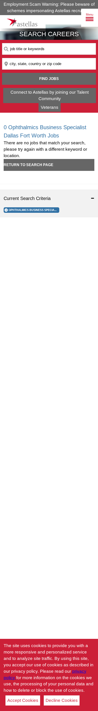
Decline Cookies (62, 700)
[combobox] (49, 49)
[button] (49, 198)
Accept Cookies (22, 700)
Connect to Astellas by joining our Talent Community (49, 95)
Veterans (49, 107)
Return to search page (28, 165)
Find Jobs (49, 79)
